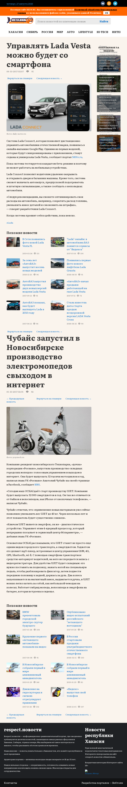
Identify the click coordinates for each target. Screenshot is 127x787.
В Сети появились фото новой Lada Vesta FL (33, 242)
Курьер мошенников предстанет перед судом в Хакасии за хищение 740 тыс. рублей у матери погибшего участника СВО (108, 56)
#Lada (10, 222)
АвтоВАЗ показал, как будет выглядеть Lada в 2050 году (33, 307)
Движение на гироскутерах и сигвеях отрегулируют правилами (32, 695)
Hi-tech (102, 32)
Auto (71, 32)
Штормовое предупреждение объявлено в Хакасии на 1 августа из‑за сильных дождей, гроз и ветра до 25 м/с (108, 96)
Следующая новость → (49, 78)
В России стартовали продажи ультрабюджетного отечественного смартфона (79, 645)
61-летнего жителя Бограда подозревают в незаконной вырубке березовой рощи (108, 78)
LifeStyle (85, 32)
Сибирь (32, 32)
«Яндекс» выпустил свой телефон (76, 692)
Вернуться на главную (19, 78)
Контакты (10, 783)
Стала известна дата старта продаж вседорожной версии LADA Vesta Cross (78, 311)
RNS (37, 484)
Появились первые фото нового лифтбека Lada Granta (79, 265)
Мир (60, 32)
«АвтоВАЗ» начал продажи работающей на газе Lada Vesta (78, 286)
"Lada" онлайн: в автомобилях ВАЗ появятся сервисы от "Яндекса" (78, 244)
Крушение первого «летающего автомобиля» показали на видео (34, 641)
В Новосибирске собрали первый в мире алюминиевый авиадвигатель (33, 671)
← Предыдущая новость (15, 400)
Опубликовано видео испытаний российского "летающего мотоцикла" (78, 618)
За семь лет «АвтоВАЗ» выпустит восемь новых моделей (33, 265)
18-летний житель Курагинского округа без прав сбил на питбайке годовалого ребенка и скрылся (108, 118)
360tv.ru (77, 157)
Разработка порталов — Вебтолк (102, 783)
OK (106, 12)
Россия (47, 32)
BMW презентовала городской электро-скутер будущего (32, 618)
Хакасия (15, 32)
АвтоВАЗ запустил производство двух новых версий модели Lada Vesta (34, 286)
